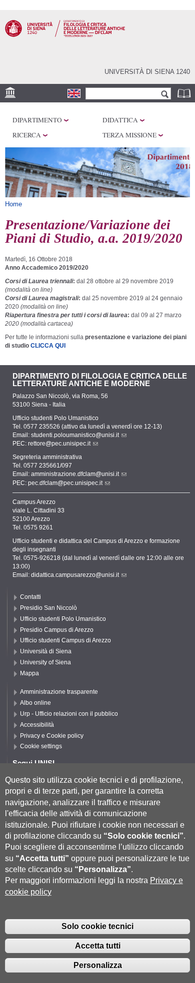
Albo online (35, 702)
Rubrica (185, 93)
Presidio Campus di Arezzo (57, 629)
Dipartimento (37, 119)
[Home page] (65, 34)
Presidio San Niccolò (48, 607)
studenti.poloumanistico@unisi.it (75, 435)
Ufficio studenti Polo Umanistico (63, 618)
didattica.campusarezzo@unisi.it (75, 574)
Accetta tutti (97, 946)
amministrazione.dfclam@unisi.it (75, 474)
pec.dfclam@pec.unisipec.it (65, 483)
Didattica (120, 119)
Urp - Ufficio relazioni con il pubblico (69, 713)
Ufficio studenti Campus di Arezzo (65, 640)
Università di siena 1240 (147, 71)
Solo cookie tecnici (98, 926)
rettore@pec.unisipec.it (59, 443)
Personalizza (98, 965)
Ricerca (26, 134)
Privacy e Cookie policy (52, 735)
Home (13, 204)
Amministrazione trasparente (59, 691)
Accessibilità (37, 724)
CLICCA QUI (47, 345)
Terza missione (129, 134)
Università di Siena (46, 651)
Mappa (29, 673)
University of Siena (45, 662)
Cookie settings (41, 746)
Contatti (30, 596)
